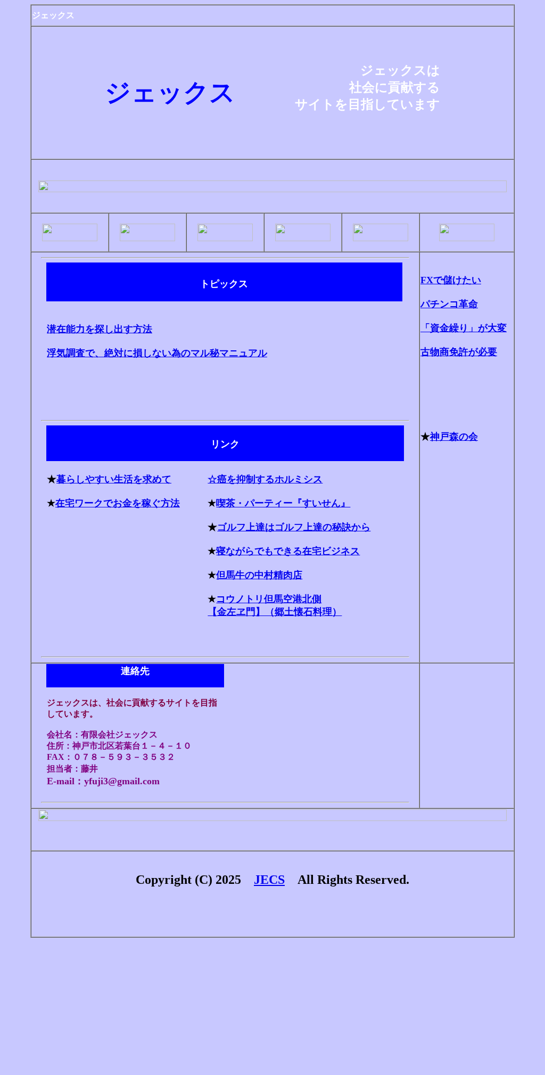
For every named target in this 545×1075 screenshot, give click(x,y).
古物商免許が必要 (458, 352)
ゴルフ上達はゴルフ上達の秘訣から (293, 527)
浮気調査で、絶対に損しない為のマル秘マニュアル (157, 353)
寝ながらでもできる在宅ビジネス (288, 551)
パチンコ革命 (449, 304)
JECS (269, 880)
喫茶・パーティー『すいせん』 (283, 503)
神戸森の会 (454, 436)
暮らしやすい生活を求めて (113, 479)
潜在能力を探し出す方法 (99, 329)
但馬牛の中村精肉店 (259, 575)
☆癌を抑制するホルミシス (265, 479)
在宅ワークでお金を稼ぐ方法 (117, 503)
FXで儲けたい (450, 280)
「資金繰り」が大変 (463, 328)
